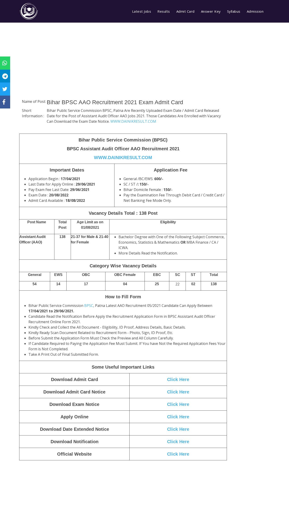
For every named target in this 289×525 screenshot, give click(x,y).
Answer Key (211, 11)
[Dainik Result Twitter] (4, 89)
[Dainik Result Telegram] (5, 76)
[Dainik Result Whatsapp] (4, 63)
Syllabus (233, 11)
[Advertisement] (123, 66)
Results (163, 11)
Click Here (178, 429)
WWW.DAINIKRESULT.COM (133, 121)
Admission (255, 11)
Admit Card (185, 11)
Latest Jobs (141, 11)
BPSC (88, 305)
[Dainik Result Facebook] (3, 102)
